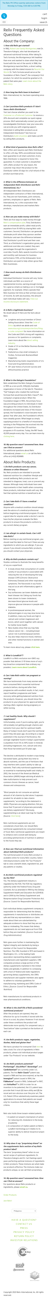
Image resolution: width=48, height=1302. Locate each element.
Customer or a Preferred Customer (18, 115)
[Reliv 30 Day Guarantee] (24, 1252)
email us (24, 454)
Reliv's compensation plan (14, 223)
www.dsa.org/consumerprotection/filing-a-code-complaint (25, 330)
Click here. (15, 816)
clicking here (8, 437)
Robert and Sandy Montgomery (23, 49)
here (38, 1047)
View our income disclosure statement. (20, 300)
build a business (21, 136)
